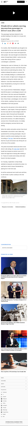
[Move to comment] (18, 43)
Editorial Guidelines (20, 206)
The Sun (10, 138)
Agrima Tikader (5, 39)
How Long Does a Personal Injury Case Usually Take (13, 371)
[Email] (15, 43)
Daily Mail (17, 149)
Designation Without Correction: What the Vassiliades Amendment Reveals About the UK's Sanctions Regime (14, 277)
